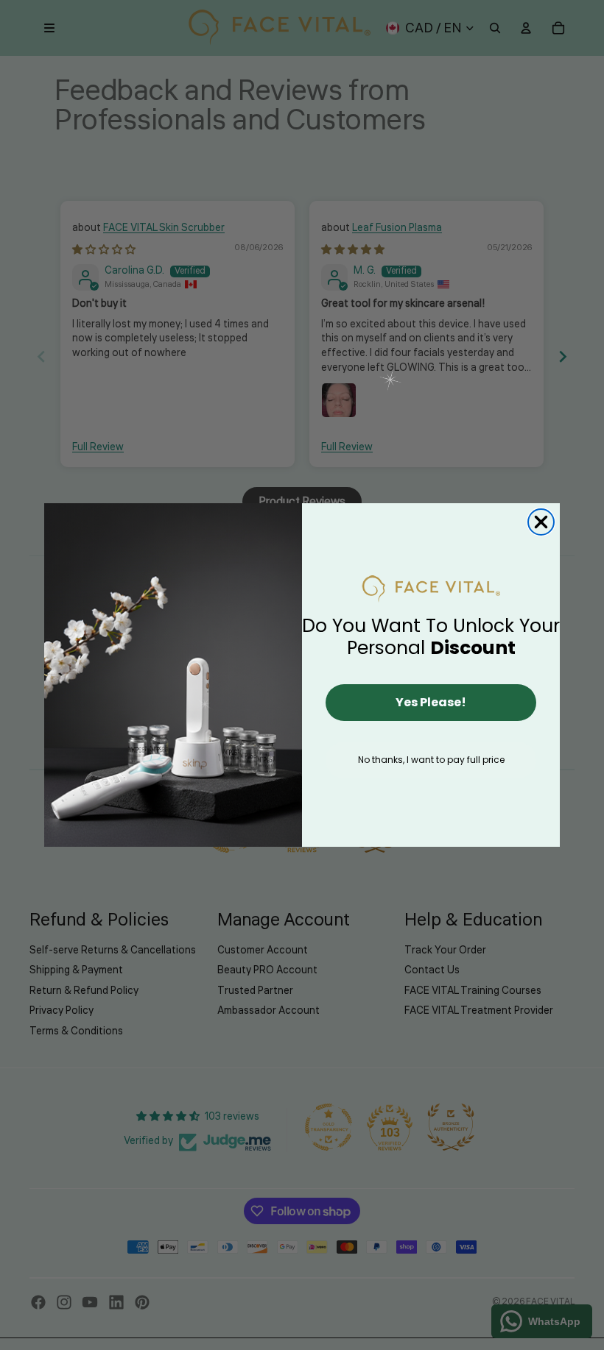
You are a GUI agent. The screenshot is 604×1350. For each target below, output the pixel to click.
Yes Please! (431, 702)
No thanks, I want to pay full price (431, 759)
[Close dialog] (541, 522)
